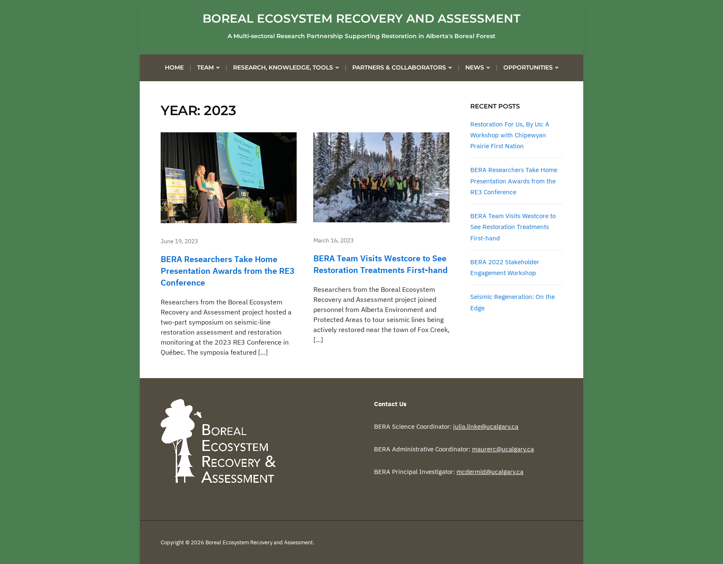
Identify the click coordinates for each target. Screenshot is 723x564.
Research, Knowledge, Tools (283, 67)
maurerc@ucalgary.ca (503, 449)
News (474, 67)
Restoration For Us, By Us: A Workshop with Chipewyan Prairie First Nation (509, 135)
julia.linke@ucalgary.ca (485, 426)
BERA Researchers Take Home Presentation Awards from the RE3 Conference (228, 270)
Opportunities (528, 67)
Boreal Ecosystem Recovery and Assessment (361, 18)
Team (205, 67)
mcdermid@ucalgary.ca (489, 472)
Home (174, 67)
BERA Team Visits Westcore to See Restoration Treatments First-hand (380, 264)
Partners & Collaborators (399, 67)
